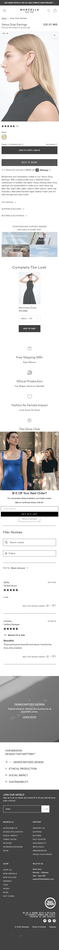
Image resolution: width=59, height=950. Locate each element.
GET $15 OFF (29, 514)
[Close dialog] (56, 434)
